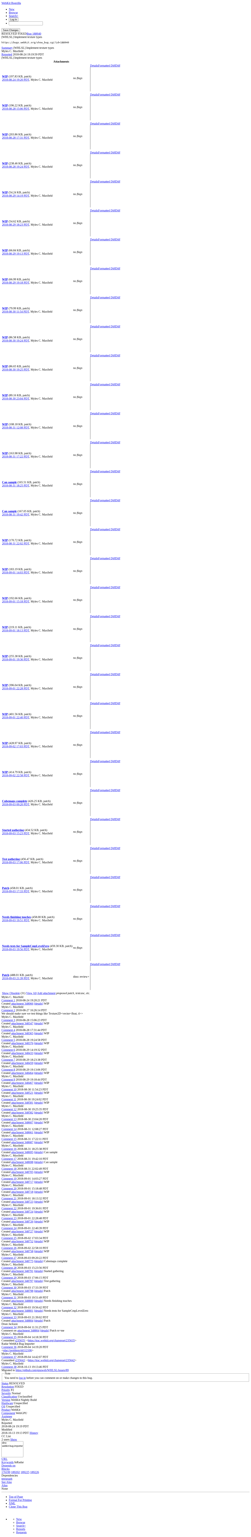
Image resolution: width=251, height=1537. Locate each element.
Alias (4, 1485)
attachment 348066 (22, 1003)
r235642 (20, 1360)
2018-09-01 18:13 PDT (15, 630)
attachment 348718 (22, 1191)
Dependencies (9, 1475)
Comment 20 (9, 1188)
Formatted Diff (106, 65)
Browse (13, 12)
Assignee (6, 1416)
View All (31, 993)
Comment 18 (9, 1168)
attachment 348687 (22, 1142)
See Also (6, 1482)
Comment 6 (8, 1049)
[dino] (12, 1443)
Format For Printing (20, 1500)
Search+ (13, 15)
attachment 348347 (22, 1023)
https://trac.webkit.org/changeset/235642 (51, 1360)
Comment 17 (9, 1158)
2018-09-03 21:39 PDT (15, 978)
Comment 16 (9, 1148)
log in (22, 1377)
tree (3, 1478)
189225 (25, 1472)
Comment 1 (8, 1000)
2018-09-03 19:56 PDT (15, 949)
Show (13, 1439)
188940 (36, 33)
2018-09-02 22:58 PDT (15, 775)
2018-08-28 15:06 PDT (15, 108)
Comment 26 (9, 1248)
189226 (34, 1472)
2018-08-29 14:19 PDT (15, 195)
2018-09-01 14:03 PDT (15, 572)
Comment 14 (9, 1129)
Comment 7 (8, 1059)
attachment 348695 (22, 1152)
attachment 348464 (22, 1073)
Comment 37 (9, 1356)
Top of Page (16, 1496)
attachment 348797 (22, 1281)
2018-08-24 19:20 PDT (15, 79)
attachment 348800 (22, 1300)
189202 (15, 1472)
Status (4, 1383)
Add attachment (46, 993)
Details (94, 65)
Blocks (5, 1468)
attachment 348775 (22, 1261)
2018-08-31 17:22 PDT (15, 456)
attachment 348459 (22, 1063)
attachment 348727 (22, 1231)
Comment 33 (9, 1317)
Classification (9, 1396)
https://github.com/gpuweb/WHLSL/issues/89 (42, 1370)
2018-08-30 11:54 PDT (15, 311)
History (34, 1432)
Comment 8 (8, 1069)
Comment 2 (8, 1010)
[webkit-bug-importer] (12, 1446)
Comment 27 (9, 1257)
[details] (38, 1003)
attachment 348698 (22, 1162)
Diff (117, 65)
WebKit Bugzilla (11, 3)
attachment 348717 (22, 1181)
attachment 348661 (22, 1132)
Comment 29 (9, 1277)
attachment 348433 (22, 1053)
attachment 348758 (22, 1251)
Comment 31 (9, 1297)
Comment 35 (9, 1337)
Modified (6, 1429)
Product (5, 1409)
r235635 (20, 1340)
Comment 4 (8, 1030)
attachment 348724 (22, 1211)
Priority (5, 1390)
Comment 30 (9, 1287)
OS (3, 1406)
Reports (20, 1529)
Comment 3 (8, 1020)
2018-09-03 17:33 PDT (15, 891)
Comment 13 (9, 1119)
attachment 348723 (22, 1201)
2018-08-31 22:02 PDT (15, 543)
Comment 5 (8, 1039)
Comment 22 (9, 1208)
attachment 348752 (22, 1241)
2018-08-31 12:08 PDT (15, 427)
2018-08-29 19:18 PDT (15, 282)
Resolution (7, 1386)
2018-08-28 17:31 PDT (15, 137)
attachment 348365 (22, 1033)
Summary (7, 47)
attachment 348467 (22, 1082)
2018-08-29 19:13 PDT (15, 253)
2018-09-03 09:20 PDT (15, 804)
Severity (6, 1393)
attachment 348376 (22, 1043)
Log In (13, 19)
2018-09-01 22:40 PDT (15, 717)
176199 (5, 1472)
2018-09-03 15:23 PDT (15, 833)
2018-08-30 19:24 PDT (15, 340)
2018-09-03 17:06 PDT (15, 862)
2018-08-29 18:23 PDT (15, 224)
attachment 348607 (22, 1122)
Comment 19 (9, 1178)
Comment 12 (9, 1109)
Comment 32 (9, 1307)
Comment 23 (9, 1218)
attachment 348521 (22, 1092)
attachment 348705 (22, 1172)
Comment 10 (9, 1089)
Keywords (7, 1462)
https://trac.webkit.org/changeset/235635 (51, 1340)
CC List (6, 1436)
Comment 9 (8, 1079)
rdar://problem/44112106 (17, 1350)
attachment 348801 (22, 1310)
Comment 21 (9, 1198)
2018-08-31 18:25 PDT (15, 485)
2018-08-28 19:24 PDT (15, 166)
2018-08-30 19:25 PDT (15, 369)
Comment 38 (9, 1366)
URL (4, 1458)
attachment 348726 (22, 1221)
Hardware (7, 1403)
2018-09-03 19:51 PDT (15, 920)
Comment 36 (9, 1347)
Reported (6, 54)
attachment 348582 (22, 1112)
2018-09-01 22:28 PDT (15, 688)
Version (5, 1399)
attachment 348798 (22, 1290)
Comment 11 (8, 1099)
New (12, 9)
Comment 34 (9, 1327)
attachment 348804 (22, 1320)
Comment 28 (9, 1267)
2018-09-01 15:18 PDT (15, 601)
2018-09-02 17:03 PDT (15, 746)
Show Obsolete (11, 993)
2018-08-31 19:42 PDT (15, 514)
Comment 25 (9, 1238)
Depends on (8, 1465)
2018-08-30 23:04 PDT (15, 398)
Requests (21, 1532)
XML (12, 1503)
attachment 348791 (22, 1271)
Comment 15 (9, 1139)
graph (9, 1478)
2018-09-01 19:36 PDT (15, 659)
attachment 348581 (22, 1102)
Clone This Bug (18, 1506)
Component (8, 1413)
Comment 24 (9, 1228)
